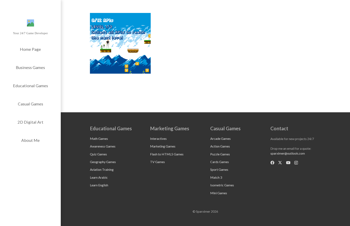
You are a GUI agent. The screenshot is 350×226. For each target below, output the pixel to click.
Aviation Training (102, 169)
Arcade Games (220, 138)
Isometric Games (222, 185)
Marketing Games (162, 146)
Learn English (99, 185)
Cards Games (219, 162)
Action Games (220, 146)
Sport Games (219, 169)
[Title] (30, 23)
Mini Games (218, 193)
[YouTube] (288, 162)
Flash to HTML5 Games (167, 154)
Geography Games (103, 162)
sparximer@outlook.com (287, 153)
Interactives (158, 138)
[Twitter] (280, 162)
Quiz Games (98, 154)
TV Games (157, 162)
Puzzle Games (220, 154)
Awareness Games (102, 146)
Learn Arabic (99, 177)
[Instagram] (296, 163)
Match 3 (216, 177)
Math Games (99, 138)
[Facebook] (272, 162)
